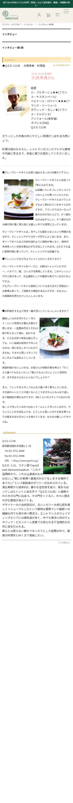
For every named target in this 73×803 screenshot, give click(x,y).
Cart (48, 15)
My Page (39, 15)
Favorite (57, 15)
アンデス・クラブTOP (11, 24)
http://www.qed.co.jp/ (26, 460)
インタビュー (29, 24)
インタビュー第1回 (13, 47)
